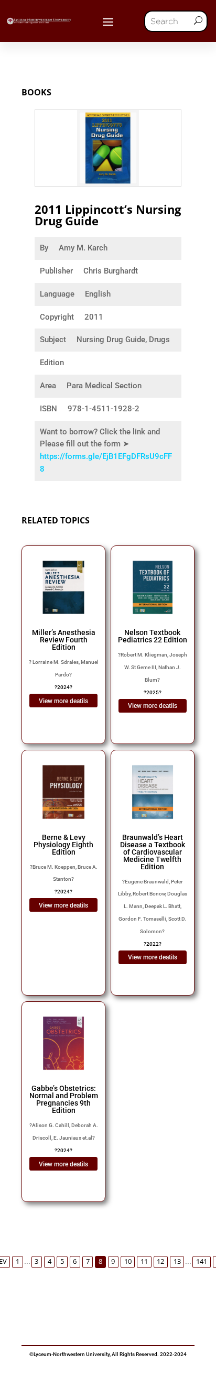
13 (177, 1261)
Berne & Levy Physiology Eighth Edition (63, 844)
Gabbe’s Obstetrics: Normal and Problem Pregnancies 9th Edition (63, 1099)
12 (160, 1261)
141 (201, 1261)
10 (128, 1261)
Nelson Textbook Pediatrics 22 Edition (152, 636)
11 (144, 1261)
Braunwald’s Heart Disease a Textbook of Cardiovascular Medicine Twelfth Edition (152, 852)
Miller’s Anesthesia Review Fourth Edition (63, 639)
